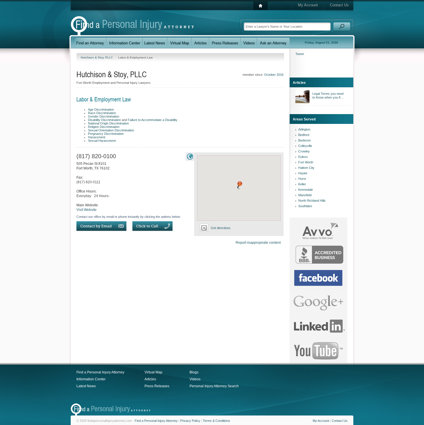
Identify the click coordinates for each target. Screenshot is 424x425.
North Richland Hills (312, 200)
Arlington (304, 129)
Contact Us (339, 5)
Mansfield (305, 195)
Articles (150, 379)
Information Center (91, 379)
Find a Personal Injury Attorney (100, 372)
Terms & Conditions (216, 420)
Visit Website (86, 210)
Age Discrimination (101, 109)
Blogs (194, 372)
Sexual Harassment (102, 140)
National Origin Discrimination (108, 123)
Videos (195, 379)
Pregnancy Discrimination (106, 133)
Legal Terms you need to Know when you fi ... (328, 95)
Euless (303, 156)
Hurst (302, 178)
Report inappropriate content (258, 243)
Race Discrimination (102, 113)
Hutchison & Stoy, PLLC (97, 57)
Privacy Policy (190, 420)
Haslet (302, 173)
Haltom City (306, 167)
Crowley (304, 151)
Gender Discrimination (103, 116)
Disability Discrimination (104, 120)
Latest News (86, 386)
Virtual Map (153, 372)
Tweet (299, 54)
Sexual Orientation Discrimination (111, 130)
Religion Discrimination (103, 127)
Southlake (305, 206)
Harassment (96, 137)
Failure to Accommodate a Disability (152, 120)
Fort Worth (305, 162)
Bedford (303, 135)
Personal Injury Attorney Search (214, 386)
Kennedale (305, 189)
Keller (302, 184)
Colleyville (305, 146)
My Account (308, 5)
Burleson (304, 140)
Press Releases (157, 386)
